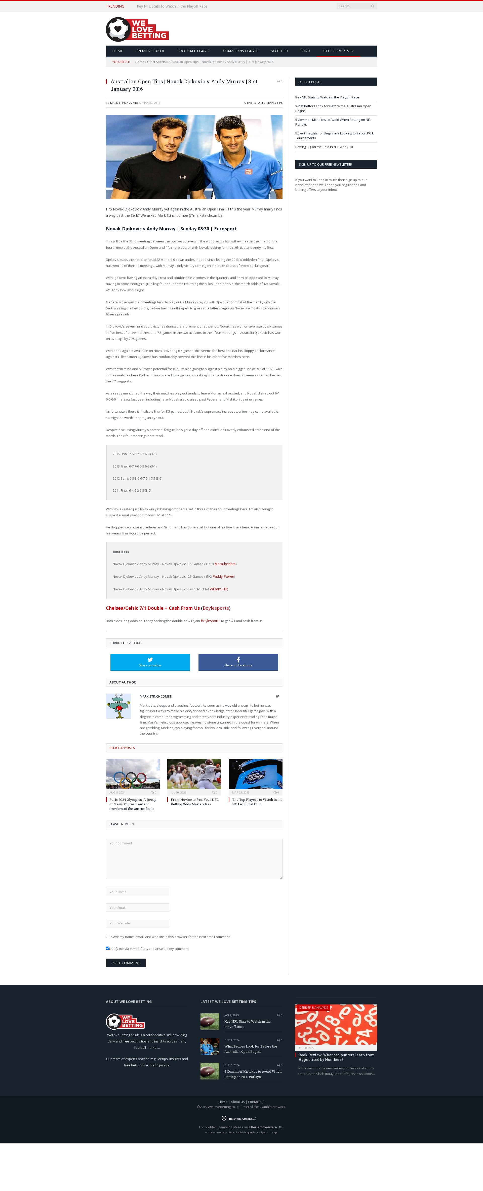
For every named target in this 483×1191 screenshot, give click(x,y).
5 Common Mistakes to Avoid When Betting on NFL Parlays (252, 1072)
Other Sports (336, 51)
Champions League (240, 51)
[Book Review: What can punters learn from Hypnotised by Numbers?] (336, 1024)
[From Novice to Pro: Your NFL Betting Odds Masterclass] (194, 774)
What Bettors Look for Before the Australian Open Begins (184, 6)
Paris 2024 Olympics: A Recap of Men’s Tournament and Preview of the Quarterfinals (132, 802)
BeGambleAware (264, 1125)
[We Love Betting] (137, 28)
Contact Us (256, 1100)
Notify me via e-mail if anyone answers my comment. (149, 947)
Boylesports (216, 607)
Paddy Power (223, 575)
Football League (193, 51)
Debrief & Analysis (313, 1005)
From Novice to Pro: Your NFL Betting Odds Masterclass (195, 799)
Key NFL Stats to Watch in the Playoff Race (327, 97)
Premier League (150, 51)
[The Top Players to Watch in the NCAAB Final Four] (256, 774)
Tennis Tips (274, 102)
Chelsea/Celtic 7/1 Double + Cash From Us (153, 607)
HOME (117, 51)
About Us (238, 1100)
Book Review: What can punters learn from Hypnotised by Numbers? (337, 1055)
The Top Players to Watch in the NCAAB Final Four (257, 799)
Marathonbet (224, 563)
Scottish (279, 51)
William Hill (218, 588)
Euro (305, 51)
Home (139, 62)
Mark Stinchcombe (124, 102)
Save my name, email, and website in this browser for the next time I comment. (170, 934)
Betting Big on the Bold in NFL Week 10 (324, 147)
